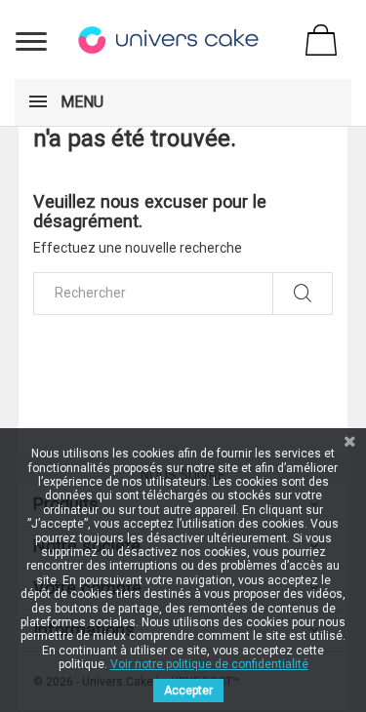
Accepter (188, 690)
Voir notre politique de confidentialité (209, 664)
